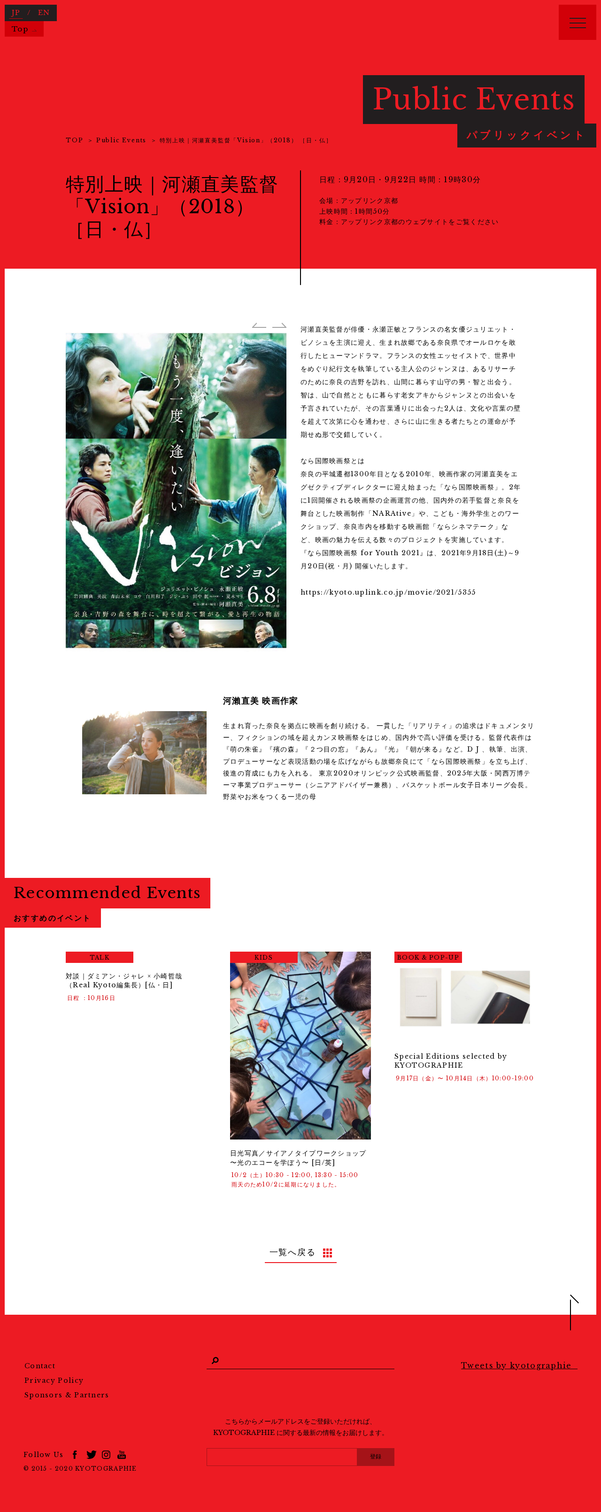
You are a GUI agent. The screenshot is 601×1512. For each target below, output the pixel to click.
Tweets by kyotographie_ (519, 1365)
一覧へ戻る (293, 1252)
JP (16, 12)
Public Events (121, 140)
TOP (74, 140)
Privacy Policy (54, 1380)
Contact (39, 1366)
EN (44, 12)
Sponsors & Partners (66, 1395)
